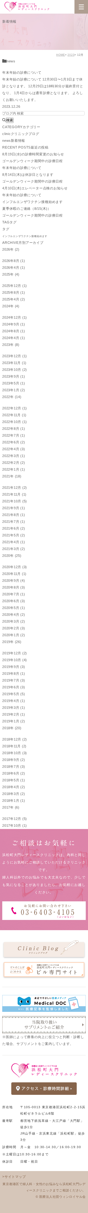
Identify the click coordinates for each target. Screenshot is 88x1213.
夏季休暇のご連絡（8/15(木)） (26, 208)
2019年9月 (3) (13, 667)
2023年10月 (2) (14, 370)
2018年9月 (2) (13, 760)
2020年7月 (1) (13, 594)
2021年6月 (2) (13, 528)
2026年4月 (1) (13, 267)
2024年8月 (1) (13, 331)
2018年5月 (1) (13, 780)
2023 (70, 54)
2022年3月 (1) (13, 456)
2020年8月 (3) (13, 587)
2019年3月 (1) (13, 707)
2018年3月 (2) (13, 794)
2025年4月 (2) (13, 299)
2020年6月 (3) (13, 601)
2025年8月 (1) (13, 292)
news (11, 61)
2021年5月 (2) (13, 535)
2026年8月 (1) (13, 261)
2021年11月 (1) (14, 494)
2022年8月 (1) (13, 428)
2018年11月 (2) (14, 746)
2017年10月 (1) (14, 825)
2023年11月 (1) (14, 363)
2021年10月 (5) (14, 501)
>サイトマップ (14, 1177)
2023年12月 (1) (14, 356)
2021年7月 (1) (13, 521)
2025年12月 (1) (14, 286)
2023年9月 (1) (13, 376)
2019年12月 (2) (14, 653)
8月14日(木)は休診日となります (27, 174)
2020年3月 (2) (13, 621)
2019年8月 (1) (13, 673)
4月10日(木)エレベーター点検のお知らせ (35, 188)
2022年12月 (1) (14, 408)
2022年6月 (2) (13, 442)
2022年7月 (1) (13, 435)
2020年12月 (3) (14, 567)
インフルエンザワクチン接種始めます (32, 202)
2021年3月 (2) (13, 549)
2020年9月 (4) (13, 580)
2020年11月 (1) (14, 574)
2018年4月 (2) (13, 787)
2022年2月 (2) (13, 463)
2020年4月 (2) (13, 614)
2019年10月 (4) (14, 660)
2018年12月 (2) (14, 739)
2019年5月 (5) (13, 694)
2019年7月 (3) (13, 680)
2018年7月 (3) (13, 766)
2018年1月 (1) (13, 800)
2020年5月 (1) (13, 608)
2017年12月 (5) (14, 819)
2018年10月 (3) (14, 753)
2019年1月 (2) (13, 721)
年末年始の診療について (21, 72)
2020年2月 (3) (13, 628)
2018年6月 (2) (13, 773)
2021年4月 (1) (13, 542)
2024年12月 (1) (14, 317)
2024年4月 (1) (13, 338)
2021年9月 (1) (13, 508)
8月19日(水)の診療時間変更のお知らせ (33, 154)
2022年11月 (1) (14, 415)
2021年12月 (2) (14, 487)
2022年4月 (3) (13, 449)
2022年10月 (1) (14, 422)
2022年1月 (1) (13, 469)
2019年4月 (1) (13, 701)
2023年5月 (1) (13, 383)
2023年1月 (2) (13, 390)
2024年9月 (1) (13, 324)
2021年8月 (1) (13, 515)
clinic (20, 134)
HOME (60, 54)
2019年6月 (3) (13, 687)
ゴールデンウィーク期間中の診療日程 (32, 161)
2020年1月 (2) (13, 635)
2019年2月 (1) (13, 714)
